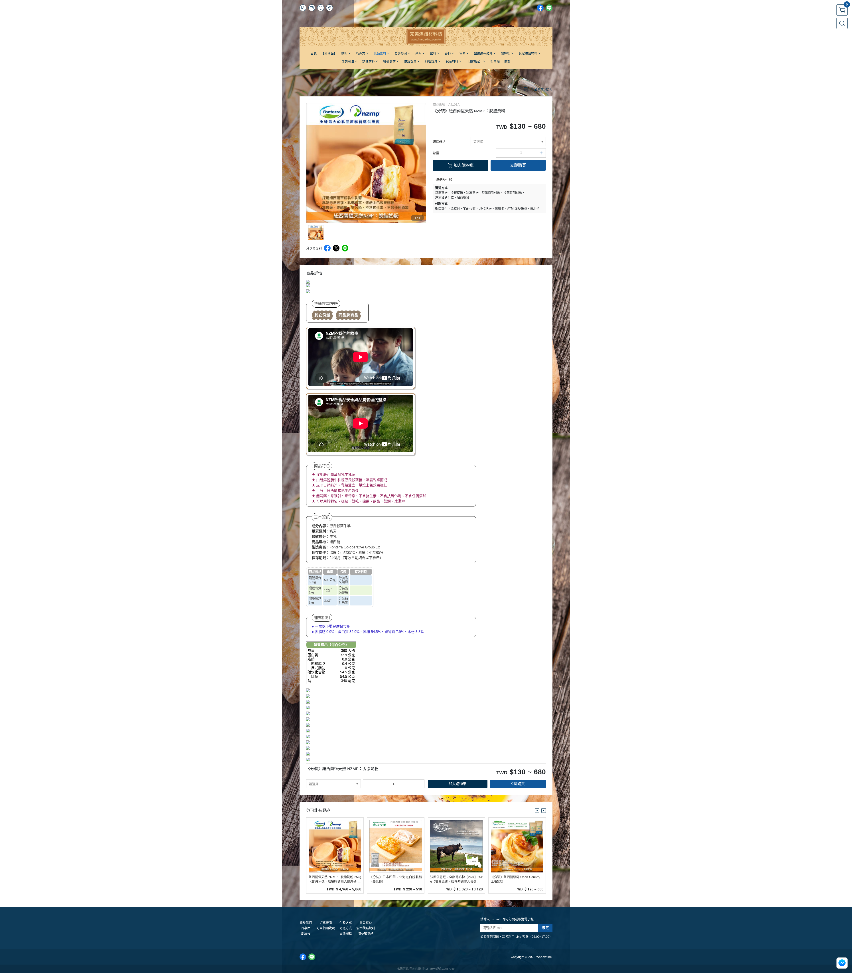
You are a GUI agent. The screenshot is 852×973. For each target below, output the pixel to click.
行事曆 (305, 927)
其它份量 (322, 315)
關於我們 (306, 922)
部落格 (305, 933)
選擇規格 (439, 141)
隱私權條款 (365, 933)
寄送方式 (345, 927)
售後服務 (345, 933)
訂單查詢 (326, 922)
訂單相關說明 (325, 927)
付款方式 (345, 922)
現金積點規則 (365, 927)
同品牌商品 (348, 315)
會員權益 (365, 922)
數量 (436, 153)
